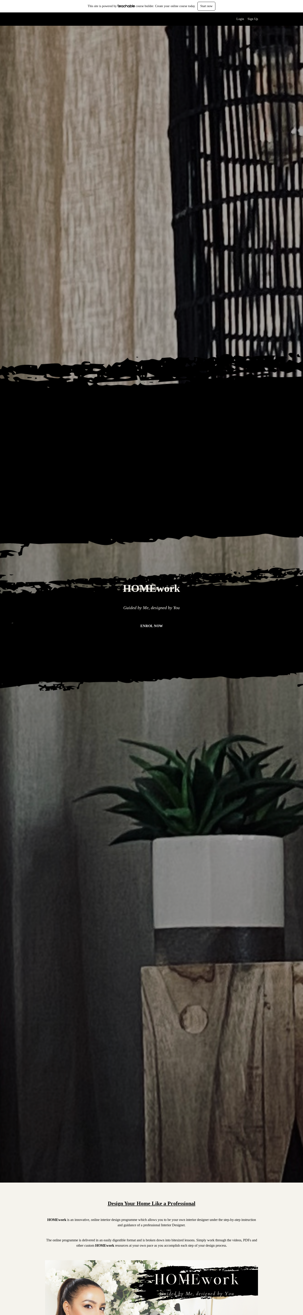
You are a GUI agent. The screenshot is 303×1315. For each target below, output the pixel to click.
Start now (206, 6)
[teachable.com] (126, 6)
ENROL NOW (151, 626)
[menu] (245, 19)
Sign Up (253, 19)
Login (240, 19)
